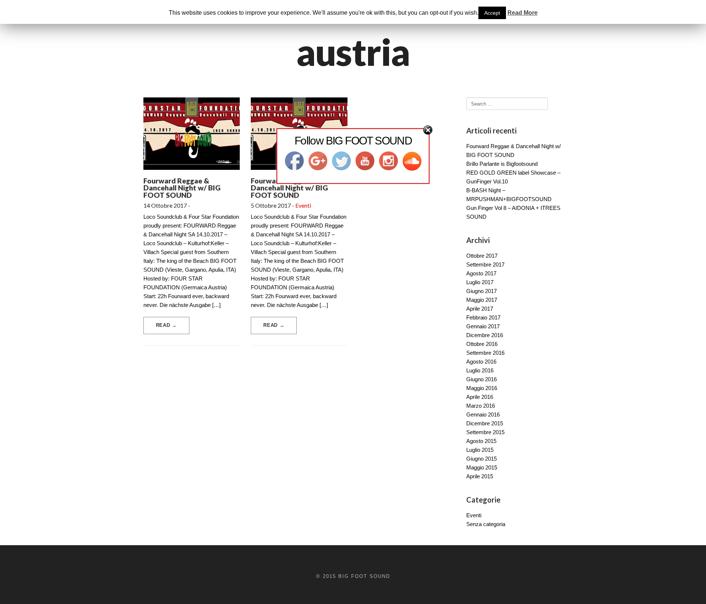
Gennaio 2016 (483, 414)
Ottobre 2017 (482, 256)
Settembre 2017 (485, 264)
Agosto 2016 (481, 361)
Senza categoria (485, 524)
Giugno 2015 (481, 458)
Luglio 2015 (479, 450)
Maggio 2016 (481, 388)
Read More (522, 13)
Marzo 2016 (480, 406)
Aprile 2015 (479, 476)
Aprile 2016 (479, 397)
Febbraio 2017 (483, 317)
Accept (492, 13)
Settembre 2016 (485, 353)
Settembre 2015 (485, 432)
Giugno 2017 (481, 291)
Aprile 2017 (479, 308)
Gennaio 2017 (483, 326)
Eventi (303, 205)
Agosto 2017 (481, 273)
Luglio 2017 (479, 282)
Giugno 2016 (481, 379)
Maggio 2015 (481, 467)
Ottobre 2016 (482, 344)
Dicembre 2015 (484, 423)
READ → (166, 325)
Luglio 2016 (479, 370)
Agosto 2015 (481, 441)
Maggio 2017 (481, 300)
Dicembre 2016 (484, 335)
